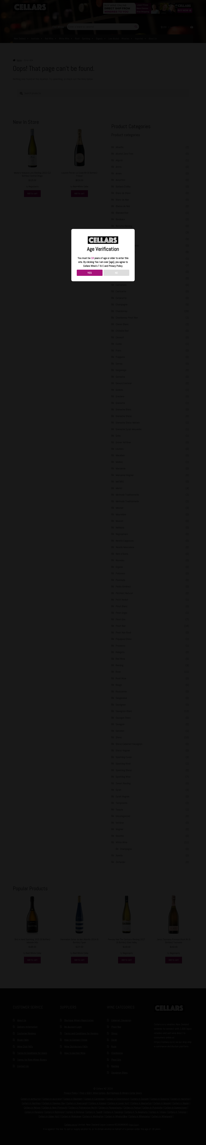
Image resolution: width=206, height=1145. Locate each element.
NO (116, 272)
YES (89, 272)
